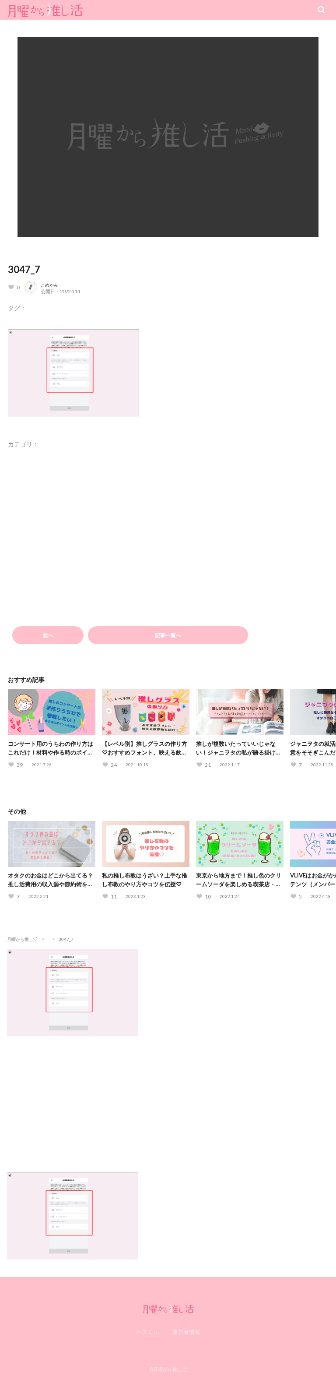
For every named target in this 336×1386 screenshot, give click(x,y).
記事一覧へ (168, 635)
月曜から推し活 (22, 939)
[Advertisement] (168, 1097)
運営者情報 (186, 1331)
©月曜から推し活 (168, 1369)
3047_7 (24, 269)
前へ (48, 635)
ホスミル (147, 1331)
